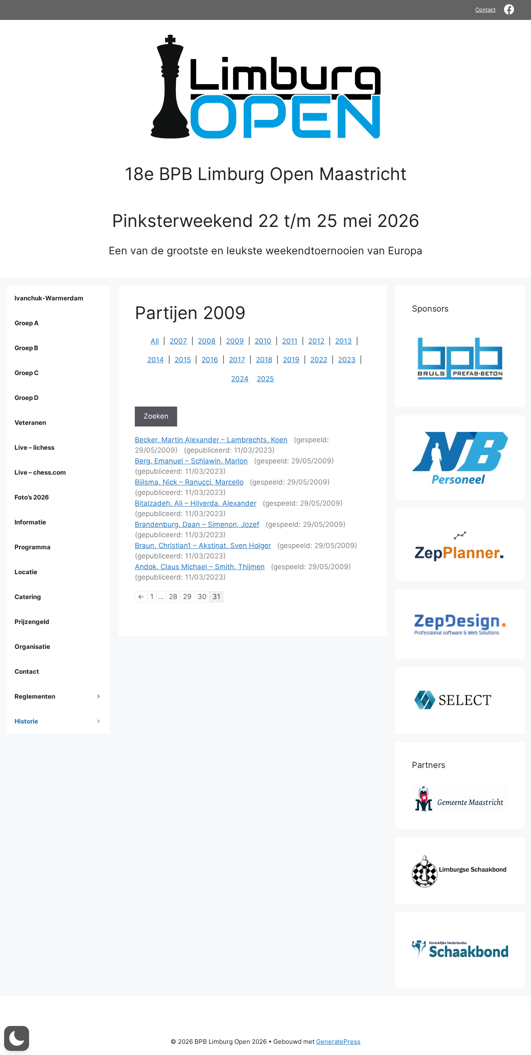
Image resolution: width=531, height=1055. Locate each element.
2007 (178, 341)
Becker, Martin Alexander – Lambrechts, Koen (211, 440)
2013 (343, 341)
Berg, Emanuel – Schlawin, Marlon (191, 461)
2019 (291, 360)
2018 (264, 360)
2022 (318, 360)
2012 (316, 341)
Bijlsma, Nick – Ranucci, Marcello (189, 482)
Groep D (27, 398)
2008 (206, 341)
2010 (263, 341)
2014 (155, 360)
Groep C (27, 373)
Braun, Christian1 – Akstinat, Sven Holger (203, 545)
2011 (289, 341)
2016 (210, 360)
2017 (237, 360)
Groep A (27, 323)
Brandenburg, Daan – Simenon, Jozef (197, 524)
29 (187, 596)
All (155, 341)
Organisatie (32, 647)
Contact (485, 9)
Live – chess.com (40, 472)
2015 (183, 360)
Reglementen (35, 696)
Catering (28, 597)
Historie (26, 721)
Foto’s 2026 (32, 497)
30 (202, 596)
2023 (347, 360)
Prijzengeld (32, 622)
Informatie (30, 522)
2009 (235, 341)
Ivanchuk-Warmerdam (49, 298)
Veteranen (30, 422)
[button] (16, 1038)
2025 (265, 379)
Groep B (26, 348)
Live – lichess (34, 447)
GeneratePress (338, 1041)
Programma (33, 547)
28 (173, 596)
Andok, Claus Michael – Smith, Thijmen (200, 567)
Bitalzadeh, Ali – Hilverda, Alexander (195, 503)
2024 (239, 379)
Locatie (26, 572)
